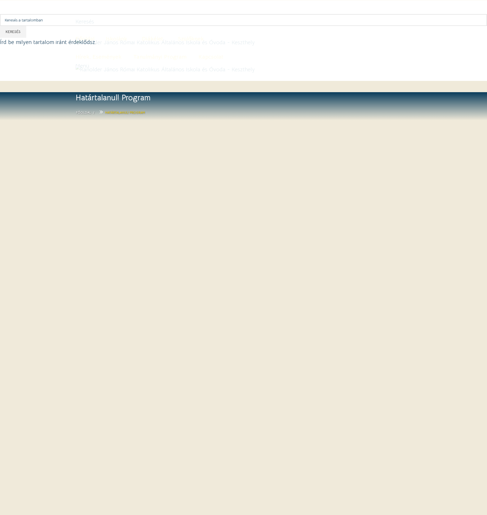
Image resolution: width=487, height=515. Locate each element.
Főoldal (83, 112)
